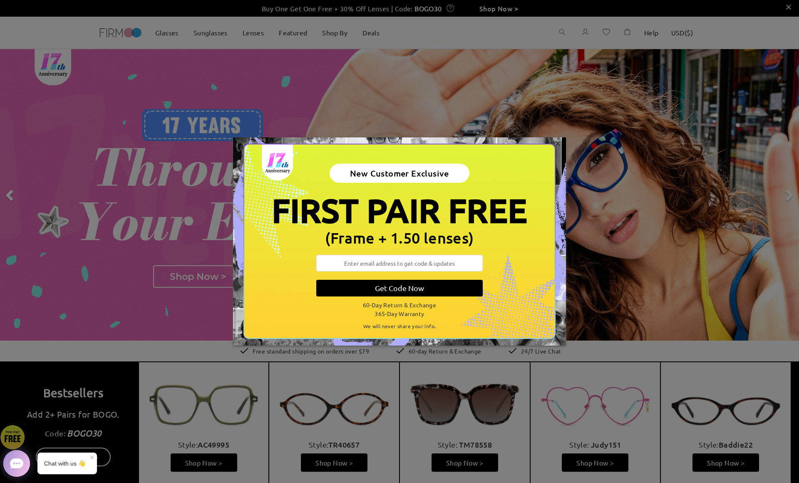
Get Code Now (399, 288)
